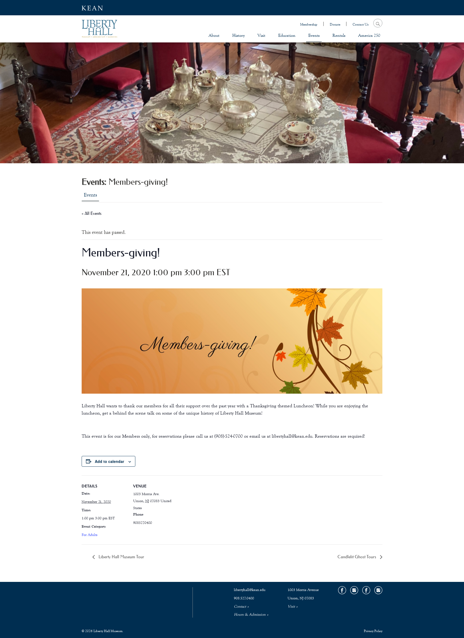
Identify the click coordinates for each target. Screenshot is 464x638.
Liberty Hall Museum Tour (120, 556)
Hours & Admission (250, 614)
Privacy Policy (373, 631)
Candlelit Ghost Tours (357, 556)
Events (314, 35)
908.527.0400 (244, 598)
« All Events (92, 213)
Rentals (338, 35)
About (214, 35)
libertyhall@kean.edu (249, 590)
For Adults (89, 534)
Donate (335, 24)
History (238, 35)
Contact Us (360, 24)
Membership (308, 24)
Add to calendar (109, 461)
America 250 (369, 35)
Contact (240, 606)
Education (286, 35)
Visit (261, 35)
